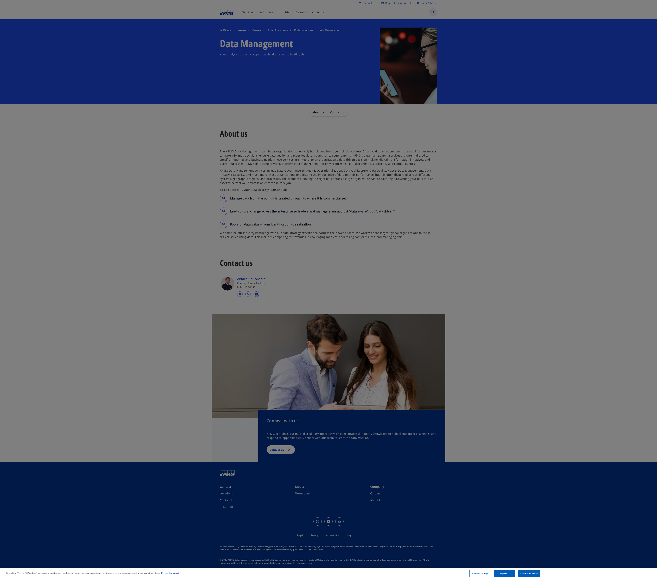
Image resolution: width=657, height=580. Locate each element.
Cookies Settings (480, 573)
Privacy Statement (170, 573)
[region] (328, 574)
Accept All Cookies (529, 573)
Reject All (504, 573)
